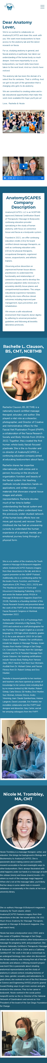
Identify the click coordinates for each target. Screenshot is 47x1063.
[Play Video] (4, 178)
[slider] (26, 178)
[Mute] (42, 178)
